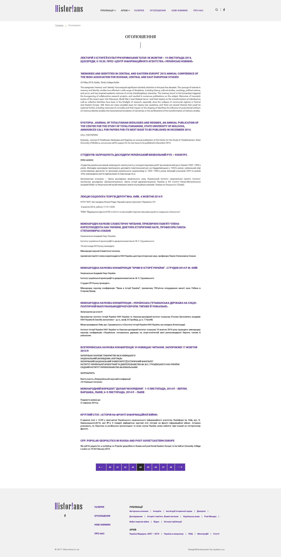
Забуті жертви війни (139, 521)
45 (148, 467)
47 (163, 467)
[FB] (224, 9)
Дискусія (201, 511)
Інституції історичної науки (179, 511)
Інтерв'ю (157, 511)
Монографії (203, 534)
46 (156, 467)
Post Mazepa (210, 516)
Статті (216, 534)
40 (110, 467)
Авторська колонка (138, 511)
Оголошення (158, 10)
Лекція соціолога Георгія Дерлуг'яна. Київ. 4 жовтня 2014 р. (121, 196)
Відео (156, 521)
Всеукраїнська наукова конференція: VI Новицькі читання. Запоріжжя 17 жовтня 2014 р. (138, 349)
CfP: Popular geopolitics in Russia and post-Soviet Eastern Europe (127, 440)
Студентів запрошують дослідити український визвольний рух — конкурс (133, 154)
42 (125, 467)
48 (171, 467)
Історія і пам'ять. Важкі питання (162, 516)
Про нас (198, 10)
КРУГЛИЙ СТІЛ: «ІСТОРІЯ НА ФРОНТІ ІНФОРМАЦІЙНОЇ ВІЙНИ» (119, 414)
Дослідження (136, 516)
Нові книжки (179, 10)
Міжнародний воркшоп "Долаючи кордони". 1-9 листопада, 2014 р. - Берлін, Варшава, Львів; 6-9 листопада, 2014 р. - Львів (133, 390)
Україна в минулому (174, 534)
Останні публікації (173, 521)
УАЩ (190, 534)
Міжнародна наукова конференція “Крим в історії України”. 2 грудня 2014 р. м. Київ (139, 267)
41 (117, 467)
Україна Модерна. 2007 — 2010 (144, 534)
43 (133, 467)
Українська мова (191, 516)
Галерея (139, 10)
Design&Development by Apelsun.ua (206, 549)
